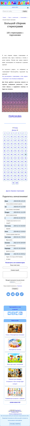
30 (8, 147)
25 (15, 143)
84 (25, 172)
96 (18, 179)
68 (18, 165)
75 (18, 168)
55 (22, 158)
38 (11, 151)
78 (4, 172)
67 (15, 165)
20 (22, 140)
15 (4, 140)
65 (8, 165)
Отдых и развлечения (13, 17)
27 (22, 143)
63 (25, 161)
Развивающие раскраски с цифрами (15, 398)
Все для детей (17, 410)
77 (25, 168)
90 (22, 175)
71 (4, 168)
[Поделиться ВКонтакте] (8, 294)
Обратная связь (11, 411)
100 (17, 183)
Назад (16, 128)
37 (8, 151)
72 (8, 168)
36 (4, 151)
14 (25, 136)
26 (18, 143)
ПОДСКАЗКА (15, 116)
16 (8, 140)
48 (22, 154)
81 (15, 172)
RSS (16, 411)
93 (8, 179)
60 (15, 161)
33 (18, 147)
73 (11, 168)
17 (11, 140)
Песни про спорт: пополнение (15, 364)
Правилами (19, 285)
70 (25, 165)
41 (22, 151)
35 (25, 147)
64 (4, 165)
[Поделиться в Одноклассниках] (17, 294)
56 (25, 158)
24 (11, 143)
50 (4, 158)
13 (22, 136)
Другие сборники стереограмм (15, 191)
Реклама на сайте (15, 412)
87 (11, 175)
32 (15, 147)
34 (22, 147)
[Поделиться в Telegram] (13, 294)
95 (15, 179)
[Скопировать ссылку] (22, 294)
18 (15, 140)
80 (11, 172)
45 (11, 154)
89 (18, 175)
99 (13, 183)
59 (11, 161)
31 (11, 147)
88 (15, 175)
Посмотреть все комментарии (15, 262)
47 (18, 154)
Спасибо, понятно (15, 423)
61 (18, 161)
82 (18, 172)
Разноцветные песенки (15, 349)
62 (22, 161)
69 (22, 165)
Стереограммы (23, 17)
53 (15, 158)
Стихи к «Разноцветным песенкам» (15, 334)
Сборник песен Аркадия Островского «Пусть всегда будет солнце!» (15, 382)
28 (25, 143)
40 (18, 151)
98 (25, 179)
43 (4, 154)
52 (11, 158)
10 (11, 136)
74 (15, 168)
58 (8, 161)
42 (25, 151)
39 (15, 151)
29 (4, 147)
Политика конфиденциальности (15, 413)
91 (25, 175)
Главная (4, 17)
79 (8, 172)
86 (8, 175)
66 (11, 165)
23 (8, 143)
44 (8, 154)
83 (22, 172)
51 (8, 158)
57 (4, 161)
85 (4, 175)
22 (4, 143)
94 (11, 179)
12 (18, 136)
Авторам (20, 411)
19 (18, 140)
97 (22, 179)
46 (15, 154)
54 (18, 158)
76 (22, 168)
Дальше (14, 130)
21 (25, 140)
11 (15, 136)
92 (4, 179)
